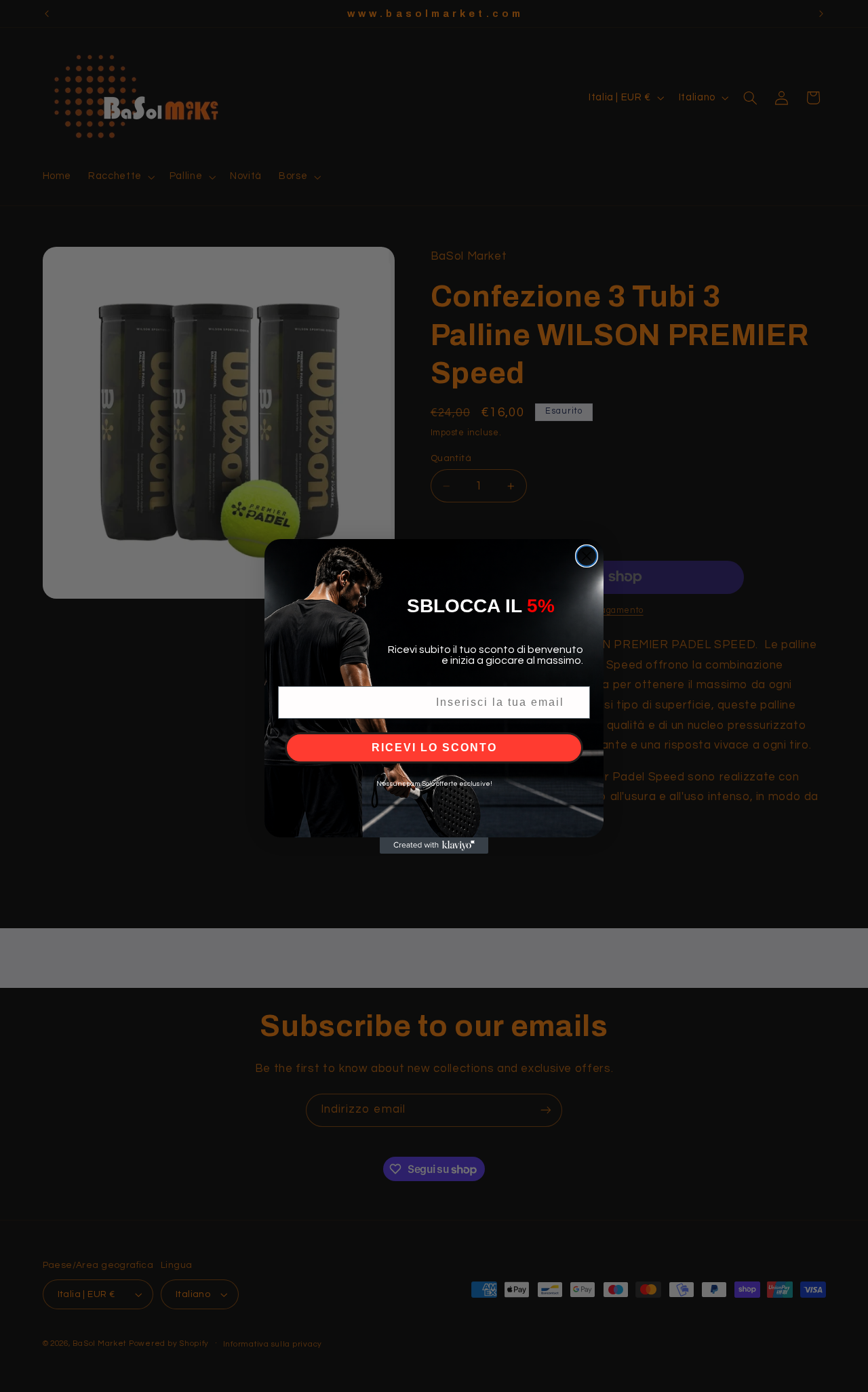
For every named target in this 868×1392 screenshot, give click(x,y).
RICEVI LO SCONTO (434, 747)
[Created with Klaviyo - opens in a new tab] (434, 845)
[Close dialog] (586, 556)
